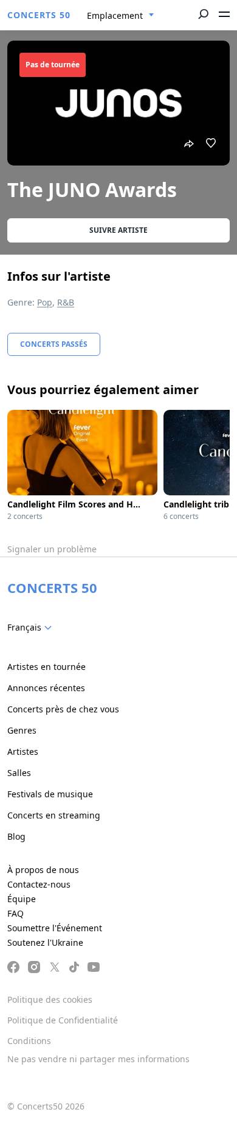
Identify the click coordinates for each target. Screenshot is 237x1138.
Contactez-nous (38, 884)
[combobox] (120, 16)
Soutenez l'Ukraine (45, 942)
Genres (21, 730)
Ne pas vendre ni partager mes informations (98, 1059)
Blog (16, 836)
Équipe (21, 899)
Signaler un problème (52, 549)
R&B (65, 302)
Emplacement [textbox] (115, 15)
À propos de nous (43, 869)
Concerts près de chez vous (63, 709)
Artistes (22, 751)
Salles (19, 772)
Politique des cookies (49, 999)
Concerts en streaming (53, 815)
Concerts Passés (54, 344)
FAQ (15, 913)
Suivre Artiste (118, 230)
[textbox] (32, 627)
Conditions (29, 1040)
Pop (44, 302)
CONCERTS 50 (38, 15)
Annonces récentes (46, 688)
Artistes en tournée (46, 666)
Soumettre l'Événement (54, 928)
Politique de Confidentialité (62, 1020)
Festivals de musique (50, 794)
